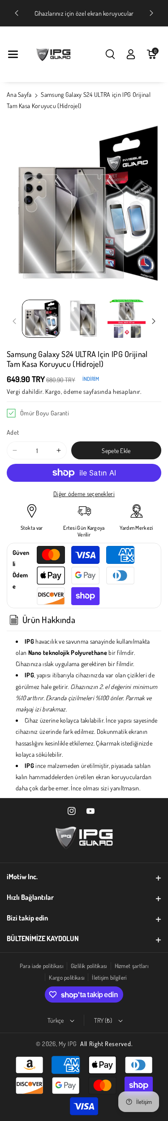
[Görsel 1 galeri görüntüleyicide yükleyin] (41, 319)
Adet (13, 432)
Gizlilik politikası (89, 965)
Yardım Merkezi (136, 527)
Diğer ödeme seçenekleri (84, 493)
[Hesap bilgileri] (131, 54)
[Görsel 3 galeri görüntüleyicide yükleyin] (127, 319)
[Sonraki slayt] (151, 13)
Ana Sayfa (19, 94)
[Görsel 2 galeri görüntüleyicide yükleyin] (84, 319)
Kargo (53, 391)
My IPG (68, 1043)
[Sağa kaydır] (153, 321)
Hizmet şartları (132, 965)
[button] (13, 54)
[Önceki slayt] (16, 13)
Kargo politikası (66, 977)
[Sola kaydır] (14, 321)
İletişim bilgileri (109, 977)
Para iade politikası (41, 965)
